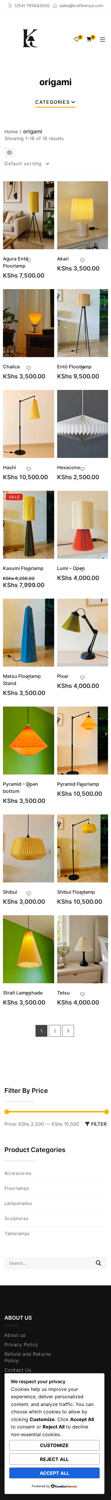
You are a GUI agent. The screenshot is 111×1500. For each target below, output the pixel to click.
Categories (52, 102)
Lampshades (18, 1203)
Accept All (54, 1473)
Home (11, 132)
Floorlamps (16, 1188)
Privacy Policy (21, 1344)
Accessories (18, 1173)
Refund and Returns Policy (27, 1357)
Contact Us (17, 1370)
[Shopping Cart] (89, 39)
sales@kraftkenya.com (81, 5)
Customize (54, 1445)
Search (98, 1263)
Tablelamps (17, 1233)
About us (15, 1335)
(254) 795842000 (32, 5)
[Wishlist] (76, 39)
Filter (99, 1124)
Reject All (54, 1459)
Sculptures (16, 1218)
